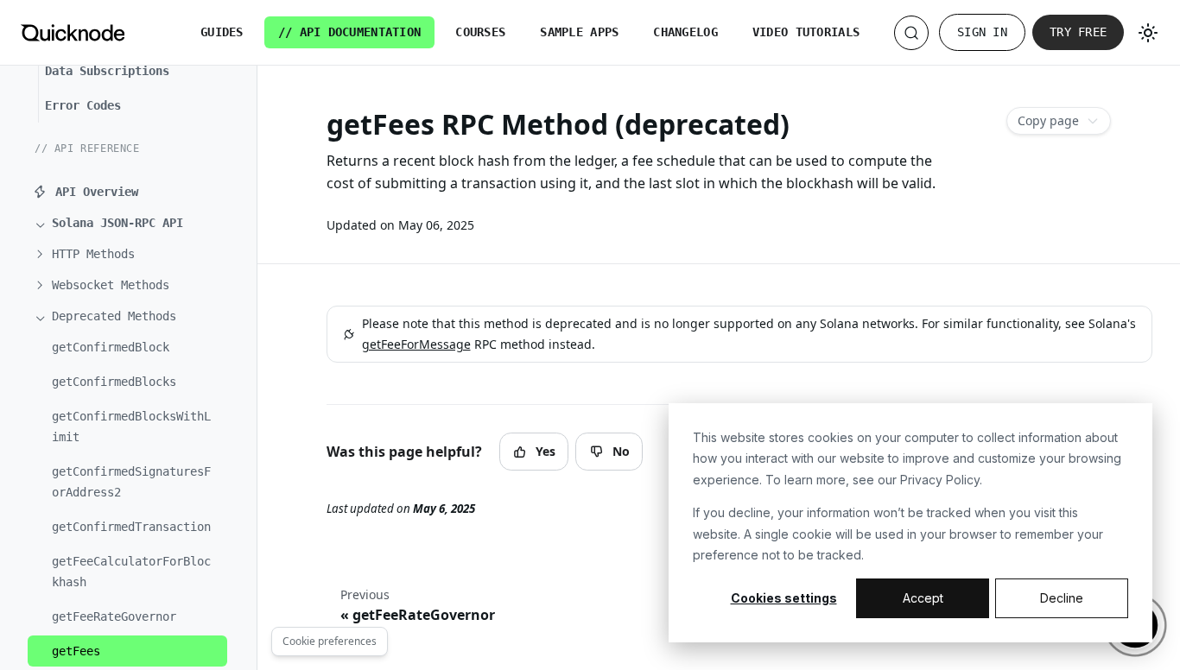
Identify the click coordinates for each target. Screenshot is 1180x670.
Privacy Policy (940, 479)
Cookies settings (784, 598)
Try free (1078, 32)
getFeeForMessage (416, 344)
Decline (1061, 598)
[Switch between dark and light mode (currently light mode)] (1148, 33)
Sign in (982, 32)
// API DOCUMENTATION (350, 32)
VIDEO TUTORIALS (806, 32)
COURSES (480, 32)
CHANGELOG (685, 32)
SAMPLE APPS (579, 32)
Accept (923, 598)
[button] (134, 222)
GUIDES (222, 32)
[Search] (911, 33)
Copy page (1048, 120)
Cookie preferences (329, 641)
